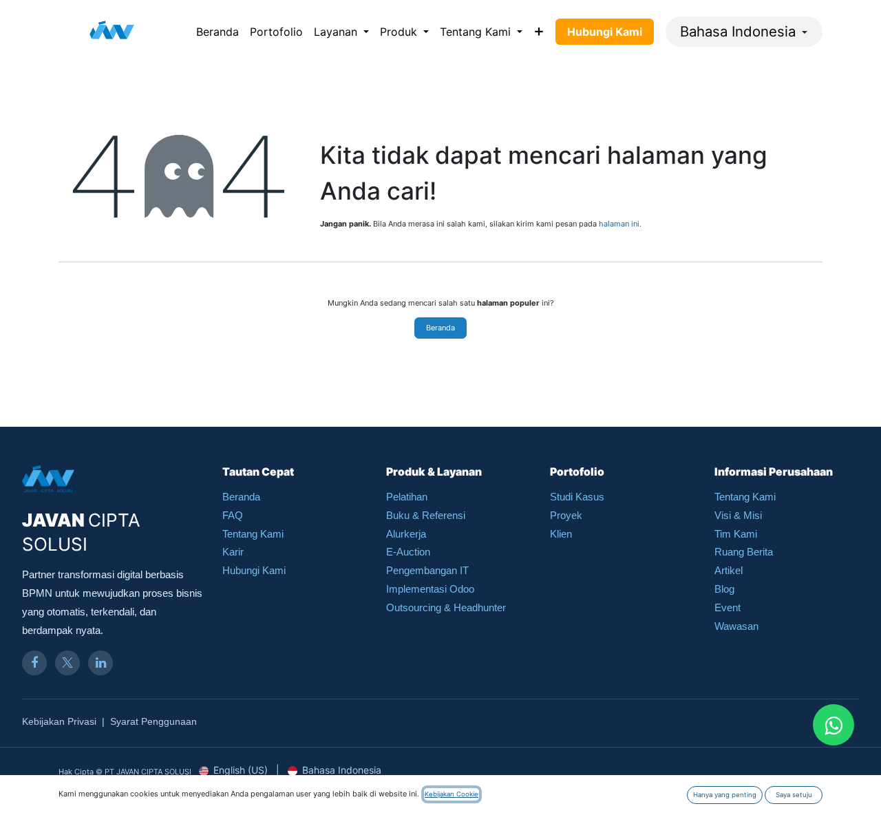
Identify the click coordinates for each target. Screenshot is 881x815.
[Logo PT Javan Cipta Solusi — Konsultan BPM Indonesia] (112, 31)
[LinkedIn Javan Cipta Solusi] (100, 662)
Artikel (728, 570)
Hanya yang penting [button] (724, 794)
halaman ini (619, 224)
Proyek (566, 515)
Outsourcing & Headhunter (446, 607)
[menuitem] (217, 31)
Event (727, 607)
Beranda (440, 327)
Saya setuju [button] (794, 794)
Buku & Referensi (425, 515)
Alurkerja (406, 534)
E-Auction (408, 552)
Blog (724, 589)
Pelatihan (406, 496)
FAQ (232, 515)
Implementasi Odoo (430, 589)
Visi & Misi (738, 515)
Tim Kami (735, 534)
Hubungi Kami (254, 570)
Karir (233, 552)
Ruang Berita (743, 552)
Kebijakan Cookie (451, 794)
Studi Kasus (577, 496)
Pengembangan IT (427, 570)
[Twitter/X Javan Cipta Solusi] (67, 662)
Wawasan (736, 626)
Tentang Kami (253, 534)
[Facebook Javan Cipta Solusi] (34, 662)
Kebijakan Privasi (59, 721)
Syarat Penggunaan (153, 721)
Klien (561, 534)
